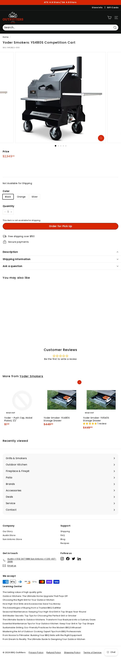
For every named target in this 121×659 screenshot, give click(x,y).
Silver (35, 196)
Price (6, 151)
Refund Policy (53, 652)
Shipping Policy (72, 652)
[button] (90, 423)
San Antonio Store (12, 539)
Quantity (8, 206)
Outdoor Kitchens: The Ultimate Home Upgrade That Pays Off (35, 596)
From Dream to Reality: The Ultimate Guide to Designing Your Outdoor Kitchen (44, 639)
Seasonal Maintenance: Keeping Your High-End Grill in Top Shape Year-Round (44, 611)
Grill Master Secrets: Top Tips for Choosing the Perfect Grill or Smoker (40, 615)
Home (5, 37)
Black (8, 196)
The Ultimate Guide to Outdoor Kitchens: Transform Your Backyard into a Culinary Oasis (49, 619)
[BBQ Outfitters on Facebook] (67, 558)
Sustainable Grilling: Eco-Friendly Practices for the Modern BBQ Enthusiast (42, 627)
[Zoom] (101, 138)
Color (6, 191)
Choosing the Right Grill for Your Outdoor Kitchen (28, 599)
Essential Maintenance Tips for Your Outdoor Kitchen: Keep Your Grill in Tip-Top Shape (48, 623)
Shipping (65, 531)
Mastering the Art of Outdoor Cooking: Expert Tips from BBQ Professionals (42, 631)
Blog (62, 539)
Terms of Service (93, 652)
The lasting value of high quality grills (22, 592)
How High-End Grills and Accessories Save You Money (31, 603)
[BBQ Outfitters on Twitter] (73, 558)
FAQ (62, 535)
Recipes (64, 543)
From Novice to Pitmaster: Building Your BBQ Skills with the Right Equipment (42, 635)
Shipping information (17, 259)
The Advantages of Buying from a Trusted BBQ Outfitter (32, 607)
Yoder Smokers (31, 376)
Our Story (8, 531)
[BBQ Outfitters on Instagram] (62, 558)
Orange (21, 196)
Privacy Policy (36, 652)
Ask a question (12, 266)
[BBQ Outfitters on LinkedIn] (79, 558)
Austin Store (9, 535)
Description (10, 252)
